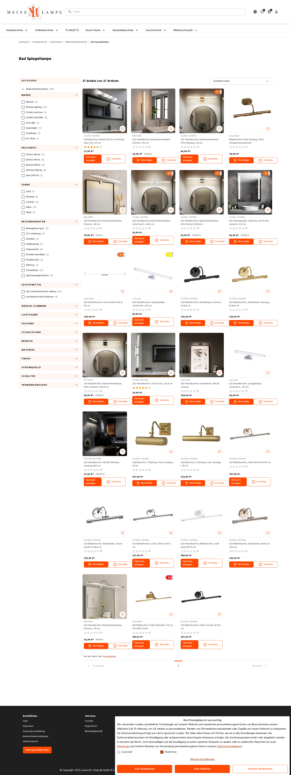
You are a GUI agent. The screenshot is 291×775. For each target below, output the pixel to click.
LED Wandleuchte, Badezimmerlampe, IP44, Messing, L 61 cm (200, 141)
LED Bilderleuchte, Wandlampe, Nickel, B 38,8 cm (249, 545)
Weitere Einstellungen (202, 759)
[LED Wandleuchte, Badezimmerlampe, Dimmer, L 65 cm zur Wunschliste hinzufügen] (171, 129)
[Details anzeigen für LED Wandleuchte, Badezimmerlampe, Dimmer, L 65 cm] (153, 111)
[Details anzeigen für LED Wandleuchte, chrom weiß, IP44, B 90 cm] (105, 273)
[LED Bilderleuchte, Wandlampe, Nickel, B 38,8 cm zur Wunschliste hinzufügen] (268, 533)
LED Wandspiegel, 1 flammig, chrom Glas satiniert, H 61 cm (249, 222)
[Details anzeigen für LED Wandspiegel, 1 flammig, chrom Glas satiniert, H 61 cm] (250, 192)
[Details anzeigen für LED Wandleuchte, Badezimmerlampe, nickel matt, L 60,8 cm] (153, 192)
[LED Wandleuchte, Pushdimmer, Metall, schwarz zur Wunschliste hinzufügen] (219, 373)
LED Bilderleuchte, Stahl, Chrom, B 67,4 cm (151, 545)
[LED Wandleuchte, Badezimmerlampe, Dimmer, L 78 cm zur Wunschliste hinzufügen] (123, 614)
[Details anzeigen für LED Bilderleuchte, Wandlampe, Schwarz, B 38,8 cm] (201, 273)
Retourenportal (93, 731)
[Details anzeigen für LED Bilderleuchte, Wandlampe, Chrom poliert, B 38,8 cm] (105, 515)
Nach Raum (56, 42)
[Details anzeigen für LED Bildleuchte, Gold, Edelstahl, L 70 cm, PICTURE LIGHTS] (153, 596)
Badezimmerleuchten (76, 42)
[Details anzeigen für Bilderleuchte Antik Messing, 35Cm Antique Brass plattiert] (250, 111)
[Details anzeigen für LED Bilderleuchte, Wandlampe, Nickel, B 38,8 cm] (250, 515)
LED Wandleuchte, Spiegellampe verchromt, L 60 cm (148, 304)
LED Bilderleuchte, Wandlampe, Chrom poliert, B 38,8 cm (103, 545)
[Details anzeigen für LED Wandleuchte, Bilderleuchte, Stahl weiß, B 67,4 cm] (201, 515)
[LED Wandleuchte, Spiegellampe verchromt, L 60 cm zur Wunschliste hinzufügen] (171, 291)
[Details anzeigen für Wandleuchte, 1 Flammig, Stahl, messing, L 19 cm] (153, 433)
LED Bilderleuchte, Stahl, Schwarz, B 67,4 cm (201, 627)
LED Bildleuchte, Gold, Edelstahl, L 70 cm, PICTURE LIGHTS (152, 627)
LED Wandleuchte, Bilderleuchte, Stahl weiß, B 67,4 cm (200, 545)
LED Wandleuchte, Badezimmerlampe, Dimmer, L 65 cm (151, 141)
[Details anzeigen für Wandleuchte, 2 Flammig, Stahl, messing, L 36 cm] (201, 433)
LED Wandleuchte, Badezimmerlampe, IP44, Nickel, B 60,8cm (200, 222)
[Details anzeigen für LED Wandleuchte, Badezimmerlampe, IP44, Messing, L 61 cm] (201, 111)
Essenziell (126, 752)
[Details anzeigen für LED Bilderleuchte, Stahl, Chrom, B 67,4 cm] (153, 515)
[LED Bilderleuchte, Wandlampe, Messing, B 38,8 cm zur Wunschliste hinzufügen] (268, 291)
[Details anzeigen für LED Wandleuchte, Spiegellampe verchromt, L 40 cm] (250, 355)
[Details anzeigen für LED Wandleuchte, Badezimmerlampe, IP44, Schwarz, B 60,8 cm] (105, 355)
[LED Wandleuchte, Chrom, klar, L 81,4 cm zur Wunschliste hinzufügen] (171, 373)
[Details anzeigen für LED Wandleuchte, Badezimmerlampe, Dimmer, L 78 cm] (105, 596)
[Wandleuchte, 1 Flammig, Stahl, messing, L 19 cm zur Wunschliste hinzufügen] (171, 452)
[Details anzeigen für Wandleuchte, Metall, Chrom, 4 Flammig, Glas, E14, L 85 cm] (105, 111)
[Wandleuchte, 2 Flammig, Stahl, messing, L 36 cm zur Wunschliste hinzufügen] (219, 452)
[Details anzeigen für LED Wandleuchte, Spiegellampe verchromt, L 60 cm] (153, 273)
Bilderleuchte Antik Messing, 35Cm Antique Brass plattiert (246, 141)
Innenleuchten (40, 42)
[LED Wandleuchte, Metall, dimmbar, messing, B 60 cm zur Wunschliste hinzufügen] (123, 452)
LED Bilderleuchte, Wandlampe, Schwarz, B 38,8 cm (201, 304)
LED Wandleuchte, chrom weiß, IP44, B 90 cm (103, 304)
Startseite (24, 42)
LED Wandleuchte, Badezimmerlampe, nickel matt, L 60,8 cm (151, 222)
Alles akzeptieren (145, 769)
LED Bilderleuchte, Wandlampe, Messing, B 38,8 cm (249, 304)
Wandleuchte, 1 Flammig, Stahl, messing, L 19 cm (153, 464)
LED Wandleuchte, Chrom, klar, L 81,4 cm (152, 383)
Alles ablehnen (202, 769)
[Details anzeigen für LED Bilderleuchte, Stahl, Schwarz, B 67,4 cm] (201, 596)
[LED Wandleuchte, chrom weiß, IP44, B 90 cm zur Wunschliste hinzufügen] (123, 291)
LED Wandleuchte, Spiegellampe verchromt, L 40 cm (245, 385)
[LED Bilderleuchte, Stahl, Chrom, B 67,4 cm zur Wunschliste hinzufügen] (171, 533)
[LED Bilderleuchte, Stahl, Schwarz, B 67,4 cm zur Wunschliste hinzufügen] (219, 614)
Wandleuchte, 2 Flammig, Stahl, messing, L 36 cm (201, 464)
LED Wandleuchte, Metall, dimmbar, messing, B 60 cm (102, 464)
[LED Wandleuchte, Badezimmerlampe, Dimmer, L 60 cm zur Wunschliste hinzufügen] (123, 210)
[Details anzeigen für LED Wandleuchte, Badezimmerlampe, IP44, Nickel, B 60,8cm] (201, 192)
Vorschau (116, 159)
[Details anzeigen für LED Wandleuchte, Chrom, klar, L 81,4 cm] (153, 355)
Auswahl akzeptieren (260, 769)
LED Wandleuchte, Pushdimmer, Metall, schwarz (200, 385)
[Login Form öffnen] (276, 11)
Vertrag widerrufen (37, 750)
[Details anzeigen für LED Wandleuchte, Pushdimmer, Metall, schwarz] (201, 355)
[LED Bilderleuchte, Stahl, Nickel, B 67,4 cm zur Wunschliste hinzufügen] (268, 452)
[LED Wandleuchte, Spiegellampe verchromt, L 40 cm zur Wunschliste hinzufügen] (268, 373)
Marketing (170, 752)
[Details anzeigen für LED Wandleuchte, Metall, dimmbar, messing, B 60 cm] (105, 433)
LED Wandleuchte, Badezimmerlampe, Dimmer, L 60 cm (103, 222)
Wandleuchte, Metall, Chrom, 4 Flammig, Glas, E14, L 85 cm (104, 141)
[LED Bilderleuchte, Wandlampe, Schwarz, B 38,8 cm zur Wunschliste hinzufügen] (219, 291)
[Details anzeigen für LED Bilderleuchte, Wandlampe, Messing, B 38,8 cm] (250, 273)
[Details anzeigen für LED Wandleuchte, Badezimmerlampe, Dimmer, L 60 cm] (105, 192)
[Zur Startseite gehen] (34, 11)
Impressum (123, 746)
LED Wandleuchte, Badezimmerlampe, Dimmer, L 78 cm (103, 627)
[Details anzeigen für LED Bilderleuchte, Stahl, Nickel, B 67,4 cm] (250, 433)
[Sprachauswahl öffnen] (255, 11)
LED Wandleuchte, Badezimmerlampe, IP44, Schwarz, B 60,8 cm (103, 385)
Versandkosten (109, 656)
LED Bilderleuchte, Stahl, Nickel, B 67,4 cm (250, 462)
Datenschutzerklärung (229, 746)
